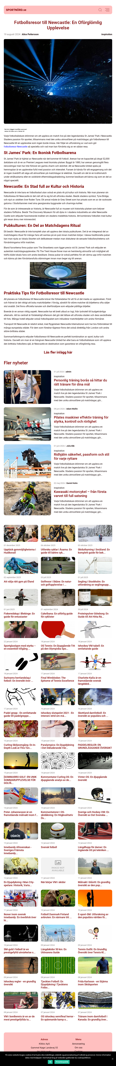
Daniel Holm (72, 483)
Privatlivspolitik (62, 1062)
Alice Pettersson (30, 34)
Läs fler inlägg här (58, 352)
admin (68, 372)
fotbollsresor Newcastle (15, 146)
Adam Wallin (72, 409)
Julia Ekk (70, 446)
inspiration (106, 34)
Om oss (78, 1047)
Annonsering (78, 1043)
